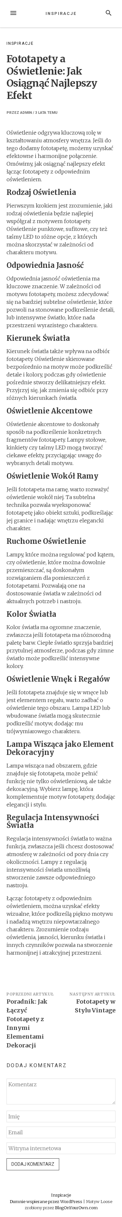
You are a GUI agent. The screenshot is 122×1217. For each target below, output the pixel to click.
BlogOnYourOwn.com (76, 1207)
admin (26, 113)
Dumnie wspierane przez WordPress (46, 1201)
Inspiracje (61, 13)
